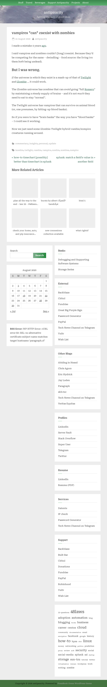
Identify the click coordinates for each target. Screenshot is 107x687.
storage (63, 659)
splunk (79, 654)
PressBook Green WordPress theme (75, 683)
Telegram (63, 450)
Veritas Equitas (66, 403)
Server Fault (65, 432)
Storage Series (66, 269)
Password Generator (69, 316)
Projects (75, 3)
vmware (73, 664)
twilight (29, 150)
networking (70, 646)
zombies (65, 150)
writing (61, 668)
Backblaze (64, 292)
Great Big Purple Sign (70, 310)
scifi (72, 651)
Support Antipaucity (58, 3)
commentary (21, 143)
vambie (37, 150)
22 (46, 295)
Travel (29, 3)
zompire (74, 150)
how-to (64, 641)
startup (91, 655)
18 (24, 295)
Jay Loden (64, 380)
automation (79, 617)
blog (91, 618)
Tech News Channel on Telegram (76, 327)
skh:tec (62, 392)
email (84, 632)
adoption (64, 617)
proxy (60, 651)
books (73, 623)
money (61, 646)
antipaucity (53, 12)
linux (87, 641)
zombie (55, 150)
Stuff (20, 3)
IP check (63, 514)
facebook (73, 636)
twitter (92, 660)
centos (72, 627)
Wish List (63, 339)
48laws (77, 611)
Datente (62, 508)
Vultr (61, 333)
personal (43, 143)
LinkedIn (63, 426)
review (67, 651)
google (83, 636)
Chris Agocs (64, 368)
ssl (86, 654)
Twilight (86, 77)
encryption (62, 636)
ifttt (80, 642)
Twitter (62, 456)
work (90, 664)
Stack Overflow (67, 438)
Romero (89, 89)
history (90, 636)
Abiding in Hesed (68, 362)
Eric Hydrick (65, 374)
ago (44, 45)
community (63, 632)
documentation (75, 632)
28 (40, 300)
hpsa (74, 641)
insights (33, 143)
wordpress (81, 664)
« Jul (12, 311)
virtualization (63, 664)
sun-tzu (75, 659)
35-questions (63, 612)
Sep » (46, 311)
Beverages (40, 3)
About (85, 3)
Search (14, 250)
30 (13, 305)
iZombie (22, 81)
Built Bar (63, 555)
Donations (64, 566)
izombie (19, 150)
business (82, 622)
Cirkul (61, 298)
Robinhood (64, 584)
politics (80, 646)
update (52, 143)
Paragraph (64, 386)
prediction (89, 646)
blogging (64, 622)
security (81, 650)
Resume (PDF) (66, 485)
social (91, 650)
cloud (81, 627)
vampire (46, 150)
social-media (66, 654)
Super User (64, 444)
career (62, 627)
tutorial (85, 660)
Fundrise (63, 304)
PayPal (62, 322)
